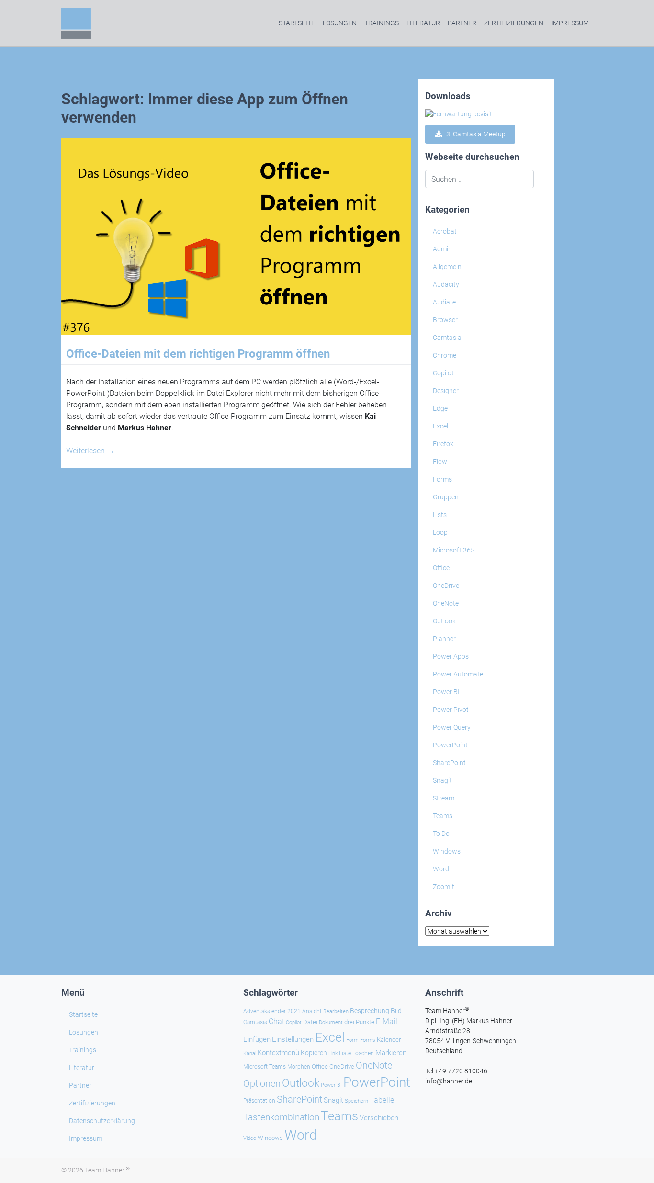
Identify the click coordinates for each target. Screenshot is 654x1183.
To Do (441, 833)
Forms (442, 479)
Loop (440, 532)
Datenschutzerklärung (102, 1121)
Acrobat (445, 231)
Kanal (249, 1053)
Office (441, 568)
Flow (440, 461)
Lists (440, 514)
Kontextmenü (278, 1052)
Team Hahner (107, 1170)
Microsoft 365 (453, 550)
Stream (443, 798)
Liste (345, 1053)
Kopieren (314, 1053)
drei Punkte (359, 1021)
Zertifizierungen (513, 23)
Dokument (331, 1022)
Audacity (446, 284)
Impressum (570, 23)
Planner (444, 638)
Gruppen (446, 497)
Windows (447, 851)
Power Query (452, 727)
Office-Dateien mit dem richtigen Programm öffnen (198, 354)
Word (441, 869)
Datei (310, 1021)
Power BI (446, 692)
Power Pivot (451, 709)
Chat (276, 1021)
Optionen (262, 1083)
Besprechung (369, 1010)
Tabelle (382, 1100)
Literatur (423, 23)
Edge (440, 408)
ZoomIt (443, 886)
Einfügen (257, 1039)
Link (333, 1053)
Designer (446, 390)
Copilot (443, 373)
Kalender (389, 1039)
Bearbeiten (336, 1011)
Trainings (381, 23)
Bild (396, 1010)
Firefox (443, 444)
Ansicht (312, 1011)
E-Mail (386, 1021)
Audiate (444, 302)
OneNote (446, 603)
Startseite (297, 23)
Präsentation (259, 1100)
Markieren (390, 1053)
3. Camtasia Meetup (474, 134)
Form (352, 1040)
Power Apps (451, 656)
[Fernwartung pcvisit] (458, 114)
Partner (462, 23)
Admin (442, 249)
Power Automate (458, 674)
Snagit (442, 780)
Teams (442, 816)
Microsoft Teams (264, 1066)
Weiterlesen (90, 450)
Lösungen (340, 23)
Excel (440, 426)
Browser (445, 320)
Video (249, 1138)
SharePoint (449, 762)
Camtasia (447, 337)
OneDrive (446, 585)
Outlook (444, 621)
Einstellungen (293, 1039)
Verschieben (379, 1118)
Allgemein (447, 266)
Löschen (363, 1053)
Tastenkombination (281, 1117)
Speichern (356, 1101)
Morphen (298, 1066)
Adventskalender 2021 (272, 1011)
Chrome (444, 355)
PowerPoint (450, 745)
